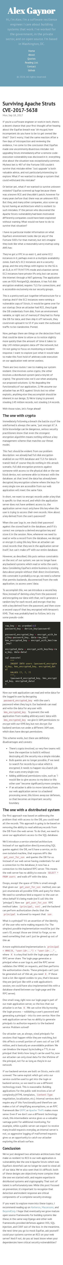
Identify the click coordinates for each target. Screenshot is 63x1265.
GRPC (23, 1110)
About (31, 54)
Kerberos (36, 1207)
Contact (31, 66)
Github (31, 70)
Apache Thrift (36, 1110)
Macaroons (48, 1207)
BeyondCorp (9, 1211)
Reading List (31, 62)
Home (31, 50)
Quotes (31, 58)
